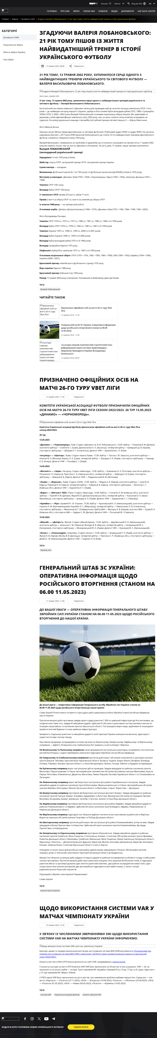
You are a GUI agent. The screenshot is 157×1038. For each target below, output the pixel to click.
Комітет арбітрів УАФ (92, 995)
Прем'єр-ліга (45, 550)
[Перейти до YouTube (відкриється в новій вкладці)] (46, 1018)
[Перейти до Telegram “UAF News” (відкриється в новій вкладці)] (53, 1018)
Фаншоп (104, 3)
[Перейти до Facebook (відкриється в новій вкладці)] (25, 1018)
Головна (52, 11)
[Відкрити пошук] (128, 3)
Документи (127, 11)
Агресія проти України (50, 890)
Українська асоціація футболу (66, 995)
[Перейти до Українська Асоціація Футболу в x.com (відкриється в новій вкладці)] (39, 1018)
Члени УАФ (89, 11)
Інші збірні (8, 59)
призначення (118, 961)
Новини (103, 11)
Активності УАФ (28, 19)
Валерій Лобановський (50, 289)
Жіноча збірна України (14, 52)
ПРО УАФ (64, 11)
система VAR (45, 995)
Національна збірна (13, 44)
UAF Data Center (146, 11)
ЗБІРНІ (76, 11)
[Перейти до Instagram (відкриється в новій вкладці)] (32, 1018)
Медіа (114, 11)
